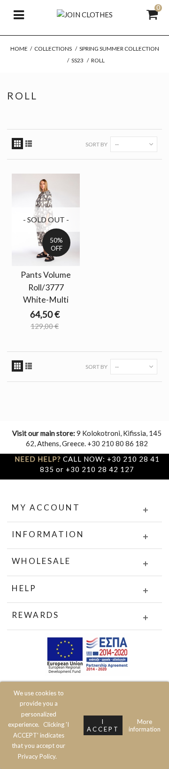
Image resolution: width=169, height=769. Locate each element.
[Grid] (17, 143)
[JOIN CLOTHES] (85, 13)
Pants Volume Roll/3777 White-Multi (46, 287)
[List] (28, 143)
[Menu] (19, 14)
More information (145, 725)
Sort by (96, 144)
